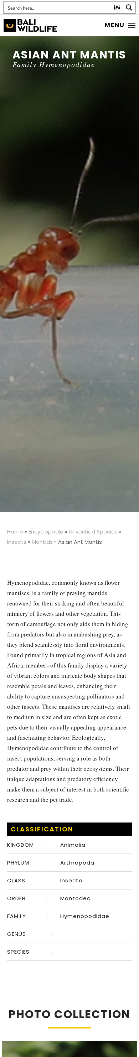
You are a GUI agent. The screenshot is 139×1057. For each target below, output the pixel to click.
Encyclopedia (46, 531)
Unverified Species (93, 531)
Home (15, 531)
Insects (16, 542)
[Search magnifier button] (129, 7)
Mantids (42, 542)
